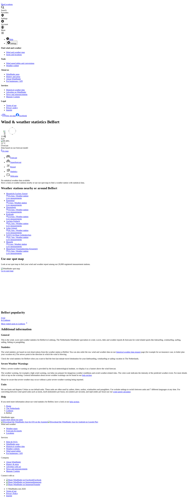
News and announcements (16, 94)
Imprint (9, 110)
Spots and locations (14, 55)
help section (87, 375)
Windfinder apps (12, 74)
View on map (10, 116)
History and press (13, 77)
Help (11, 39)
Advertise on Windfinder (16, 92)
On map (5, 151)
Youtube (36, 484)
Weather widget (12, 66)
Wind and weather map (15, 52)
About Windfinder (13, 79)
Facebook (23, 116)
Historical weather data (15, 90)
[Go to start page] (1, 2)
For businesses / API (14, 81)
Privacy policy (12, 108)
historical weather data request (128, 352)
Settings (13, 43)
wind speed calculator (121, 392)
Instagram (37, 482)
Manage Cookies (13, 97)
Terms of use (11, 105)
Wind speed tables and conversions (20, 63)
